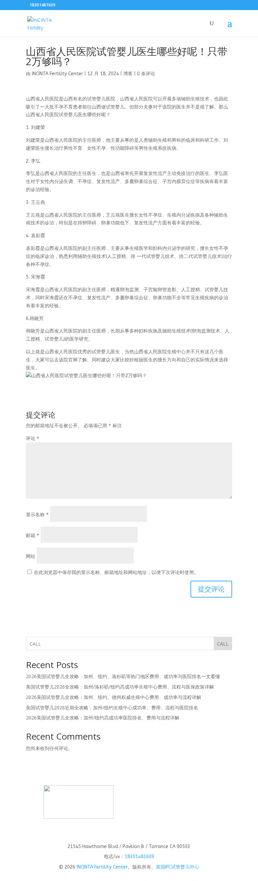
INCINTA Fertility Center (57, 74)
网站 (30, 556)
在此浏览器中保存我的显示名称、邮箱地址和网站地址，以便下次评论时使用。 (116, 572)
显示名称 (37, 514)
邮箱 (32, 535)
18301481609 (139, 857)
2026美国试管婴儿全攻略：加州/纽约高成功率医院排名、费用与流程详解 (102, 717)
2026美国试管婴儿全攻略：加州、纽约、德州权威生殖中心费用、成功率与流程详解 (113, 697)
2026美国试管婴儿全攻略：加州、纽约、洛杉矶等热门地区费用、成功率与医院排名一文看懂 (123, 676)
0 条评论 (146, 74)
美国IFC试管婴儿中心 (177, 867)
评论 (32, 438)
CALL (222, 644)
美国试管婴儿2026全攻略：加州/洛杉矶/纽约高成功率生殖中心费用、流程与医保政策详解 (120, 687)
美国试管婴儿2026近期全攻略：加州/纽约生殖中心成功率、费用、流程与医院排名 (112, 707)
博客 (128, 74)
